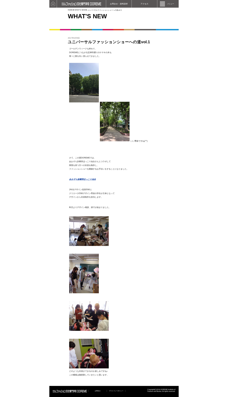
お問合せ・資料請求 (119, 4)
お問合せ (98, 391)
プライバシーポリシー (116, 391)
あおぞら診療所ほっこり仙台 (82, 179)
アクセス (144, 4)
